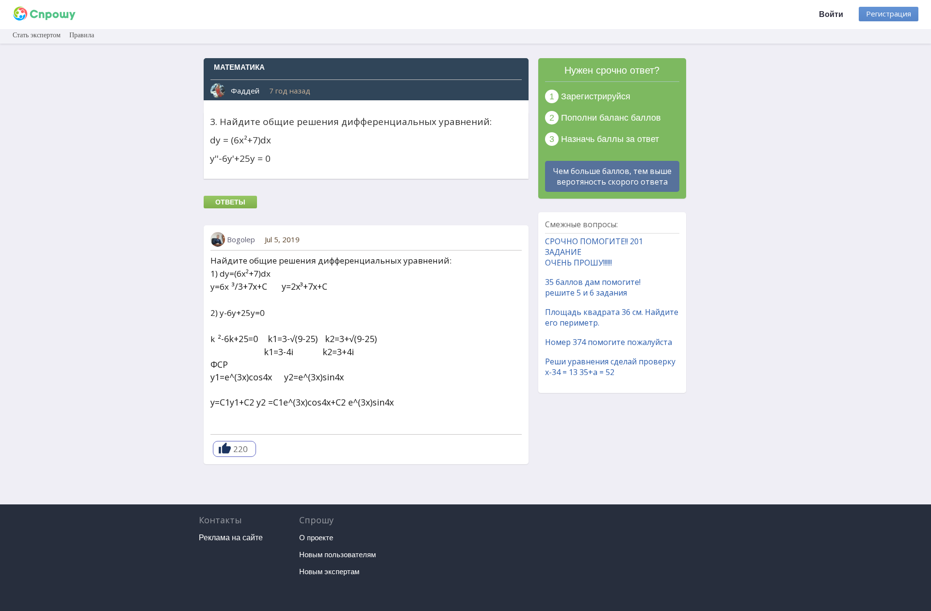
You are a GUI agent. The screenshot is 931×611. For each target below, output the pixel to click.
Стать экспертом (37, 35)
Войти (831, 14)
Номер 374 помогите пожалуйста (608, 342)
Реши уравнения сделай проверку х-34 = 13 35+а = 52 (610, 366)
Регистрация (888, 13)
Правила (81, 35)
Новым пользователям (337, 554)
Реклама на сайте (231, 537)
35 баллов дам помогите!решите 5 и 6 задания (593, 287)
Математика (239, 67)
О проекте (316, 537)
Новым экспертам (329, 571)
